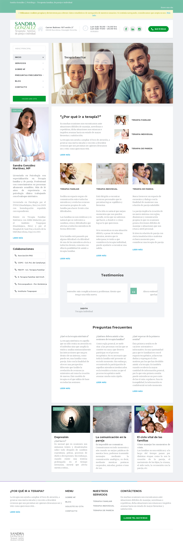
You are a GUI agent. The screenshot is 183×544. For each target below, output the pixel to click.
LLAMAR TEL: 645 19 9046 (135, 518)
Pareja (99, 409)
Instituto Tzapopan (27, 291)
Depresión (58, 409)
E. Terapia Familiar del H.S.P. (31, 277)
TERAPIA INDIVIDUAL (142, 134)
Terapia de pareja (143, 189)
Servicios (20, 63)
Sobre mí (20, 69)
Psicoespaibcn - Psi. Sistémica (31, 284)
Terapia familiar (69, 189)
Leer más (65, 155)
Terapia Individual (107, 189)
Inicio (18, 57)
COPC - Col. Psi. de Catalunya (31, 263)
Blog (18, 81)
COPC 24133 (17, 111)
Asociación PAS (25, 256)
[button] (63, 92)
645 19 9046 (160, 29)
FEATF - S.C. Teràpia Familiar (31, 270)
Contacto (21, 87)
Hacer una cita (167, 7)
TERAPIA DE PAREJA (142, 148)
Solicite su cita (74, 506)
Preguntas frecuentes (28, 75)
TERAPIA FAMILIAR (141, 120)
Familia (140, 409)
